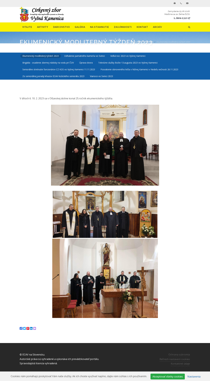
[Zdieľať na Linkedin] (31, 328)
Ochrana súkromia (179, 354)
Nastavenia (193, 376)
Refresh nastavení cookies (175, 359)
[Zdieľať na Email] (34, 328)
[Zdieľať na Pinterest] (27, 328)
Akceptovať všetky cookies (168, 376)
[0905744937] (181, 3)
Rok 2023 (149, 42)
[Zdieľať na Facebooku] (21, 328)
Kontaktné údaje (180, 363)
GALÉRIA (137, 42)
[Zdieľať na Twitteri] (24, 328)
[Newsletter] (175, 3)
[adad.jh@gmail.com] (187, 3)
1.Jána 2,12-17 (182, 18)
